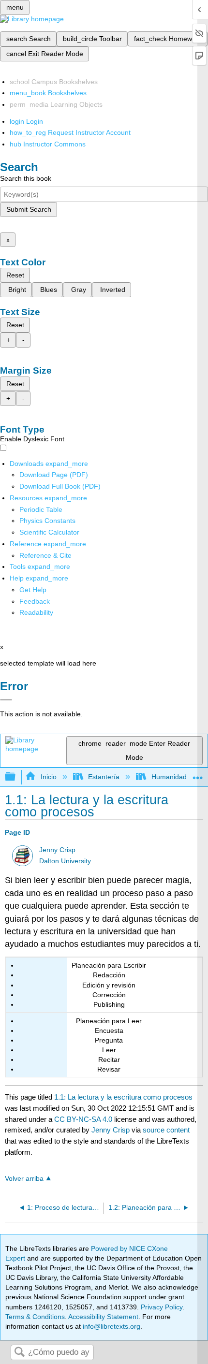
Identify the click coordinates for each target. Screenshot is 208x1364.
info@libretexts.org (110, 1326)
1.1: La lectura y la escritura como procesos (123, 1097)
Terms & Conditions (35, 1316)
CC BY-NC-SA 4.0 (83, 1119)
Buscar (19, 1352)
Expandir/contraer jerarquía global (16, 777)
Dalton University (65, 861)
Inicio (48, 777)
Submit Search (28, 209)
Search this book (25, 178)
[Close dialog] (6, 699)
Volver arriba (24, 1178)
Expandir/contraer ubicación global (198, 774)
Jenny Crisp (57, 850)
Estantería (103, 777)
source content (166, 1130)
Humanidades (172, 777)
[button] (34, 601)
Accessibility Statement (103, 1316)
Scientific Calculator (49, 532)
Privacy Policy (161, 1307)
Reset (15, 275)
